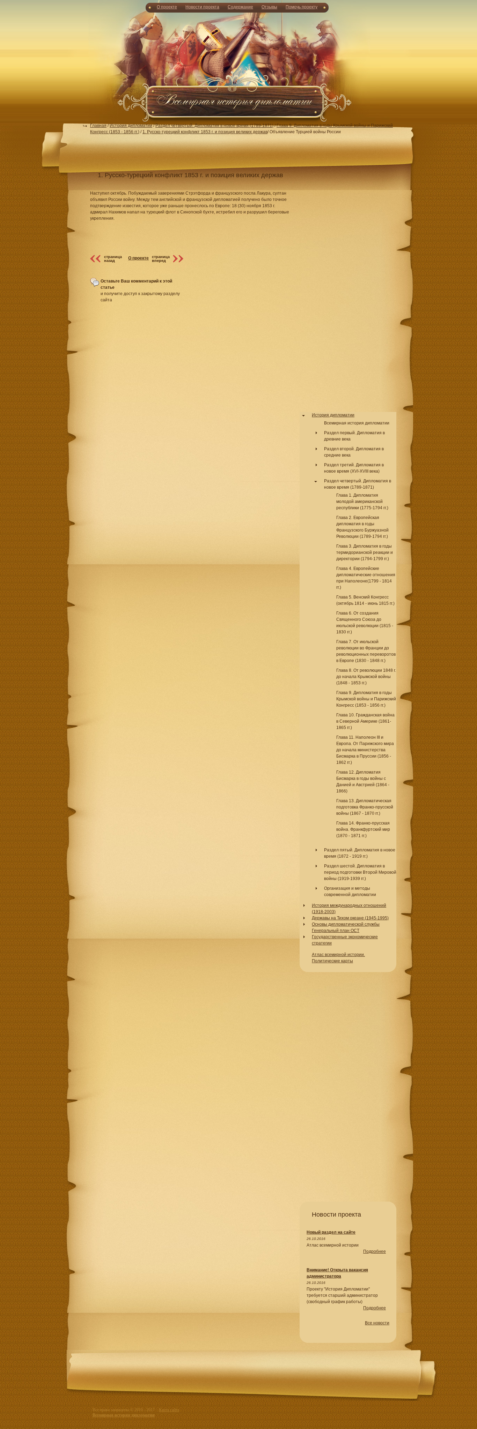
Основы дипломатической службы (346, 924)
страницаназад (113, 259)
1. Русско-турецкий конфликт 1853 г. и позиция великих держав (204, 131)
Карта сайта (169, 1409)
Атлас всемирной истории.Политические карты (338, 957)
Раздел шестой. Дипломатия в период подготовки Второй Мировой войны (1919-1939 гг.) (360, 872)
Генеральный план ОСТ (335, 930)
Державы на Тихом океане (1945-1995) (350, 918)
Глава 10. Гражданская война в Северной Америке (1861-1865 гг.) (365, 721)
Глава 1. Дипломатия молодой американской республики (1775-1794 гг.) (362, 501)
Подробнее (374, 1251)
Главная (98, 125)
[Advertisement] (238, 66)
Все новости (377, 1323)
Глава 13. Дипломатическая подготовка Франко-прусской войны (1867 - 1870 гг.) (364, 807)
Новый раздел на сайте (331, 1232)
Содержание (240, 7)
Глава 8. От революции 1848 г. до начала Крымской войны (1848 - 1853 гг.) (366, 676)
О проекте (167, 7)
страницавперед (161, 259)
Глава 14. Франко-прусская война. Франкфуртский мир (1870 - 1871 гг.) (363, 829)
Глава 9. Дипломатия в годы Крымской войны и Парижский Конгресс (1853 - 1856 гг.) (366, 699)
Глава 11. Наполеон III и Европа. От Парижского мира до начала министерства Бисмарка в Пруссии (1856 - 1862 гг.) (365, 750)
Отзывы (269, 7)
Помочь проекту (301, 7)
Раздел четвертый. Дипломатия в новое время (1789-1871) (214, 125)
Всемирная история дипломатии (356, 423)
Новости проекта (202, 7)
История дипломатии (131, 125)
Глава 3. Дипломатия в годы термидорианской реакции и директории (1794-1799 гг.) (364, 552)
